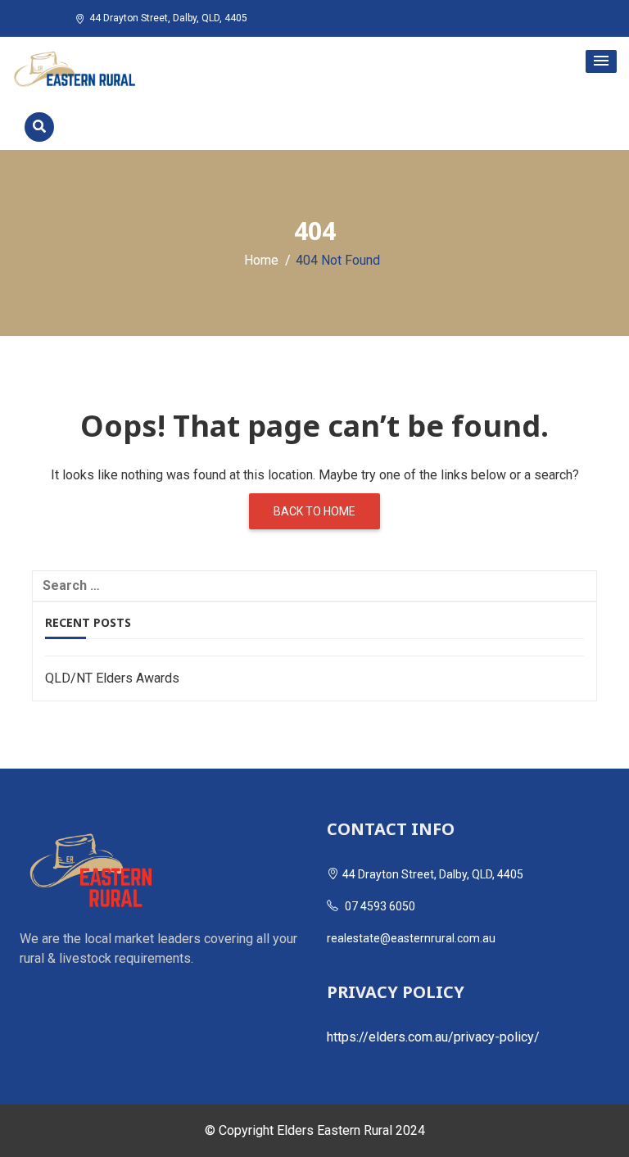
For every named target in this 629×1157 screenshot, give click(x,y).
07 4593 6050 (378, 906)
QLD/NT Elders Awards (112, 678)
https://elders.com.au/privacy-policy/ (433, 1037)
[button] (601, 61)
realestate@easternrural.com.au (411, 938)
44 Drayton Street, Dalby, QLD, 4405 (168, 18)
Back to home (314, 511)
